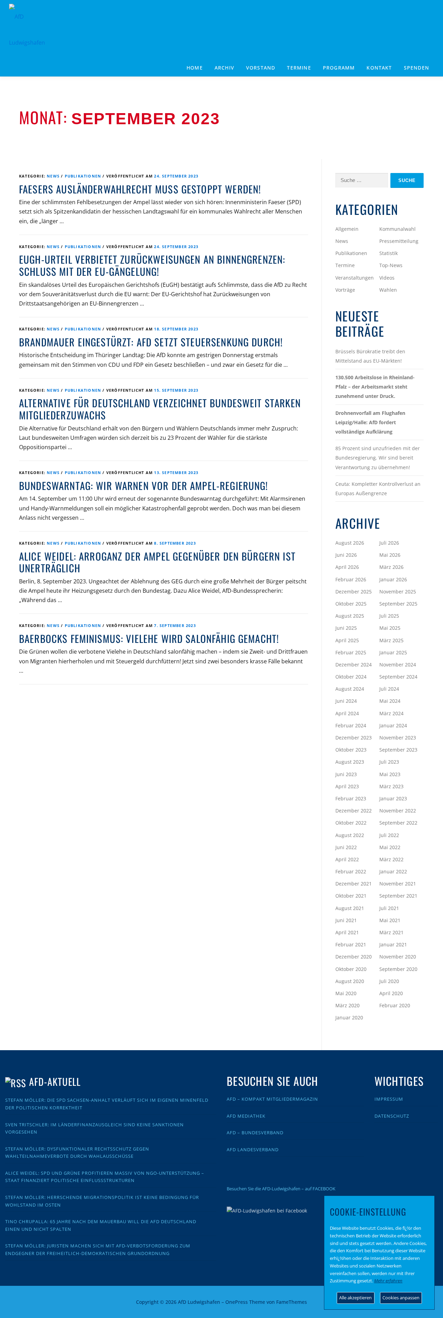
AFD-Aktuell (55, 1081)
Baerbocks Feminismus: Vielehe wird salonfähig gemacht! (149, 638)
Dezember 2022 (353, 810)
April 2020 (391, 993)
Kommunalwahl (397, 229)
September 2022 (398, 822)
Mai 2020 (345, 993)
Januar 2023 (393, 798)
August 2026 (349, 542)
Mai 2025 (389, 628)
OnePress (236, 1302)
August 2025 (349, 615)
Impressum (388, 1099)
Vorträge (345, 290)
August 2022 (349, 835)
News (53, 176)
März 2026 (391, 567)
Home (195, 67)
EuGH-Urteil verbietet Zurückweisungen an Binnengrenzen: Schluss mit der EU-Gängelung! (152, 265)
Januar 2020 (349, 1017)
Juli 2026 (389, 542)
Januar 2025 (393, 652)
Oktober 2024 (351, 676)
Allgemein (347, 229)
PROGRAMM (339, 67)
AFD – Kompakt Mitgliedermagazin (272, 1099)
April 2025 (347, 640)
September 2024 (398, 676)
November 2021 (397, 883)
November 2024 (397, 664)
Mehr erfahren (388, 1281)
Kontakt (379, 67)
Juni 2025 (346, 628)
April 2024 (347, 713)
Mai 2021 (389, 920)
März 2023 (391, 786)
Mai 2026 (389, 555)
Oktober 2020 (351, 969)
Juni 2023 (346, 774)
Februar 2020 (394, 1005)
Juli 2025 (389, 615)
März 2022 (391, 859)
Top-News (391, 265)
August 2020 (349, 981)
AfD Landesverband (253, 1149)
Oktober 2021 (351, 895)
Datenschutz (391, 1116)
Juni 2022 (346, 847)
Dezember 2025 (353, 591)
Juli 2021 (389, 908)
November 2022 (397, 810)
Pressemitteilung (398, 241)
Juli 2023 (389, 761)
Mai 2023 (389, 774)
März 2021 (391, 932)
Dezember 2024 (353, 664)
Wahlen (388, 290)
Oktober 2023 (351, 749)
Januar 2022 (393, 871)
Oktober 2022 (351, 822)
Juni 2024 (346, 701)
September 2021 (398, 895)
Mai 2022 (389, 847)
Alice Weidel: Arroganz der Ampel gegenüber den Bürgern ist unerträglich (157, 562)
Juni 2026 (346, 555)
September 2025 (398, 603)
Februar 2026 (350, 579)
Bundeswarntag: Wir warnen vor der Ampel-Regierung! (143, 485)
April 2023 (347, 786)
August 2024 (349, 688)
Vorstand (260, 67)
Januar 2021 (393, 944)
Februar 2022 (350, 871)
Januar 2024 (393, 725)
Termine (299, 67)
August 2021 (349, 908)
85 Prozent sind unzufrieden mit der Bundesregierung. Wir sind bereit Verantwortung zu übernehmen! (377, 457)
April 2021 (347, 932)
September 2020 (398, 969)
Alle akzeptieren (355, 1297)
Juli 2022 (389, 835)
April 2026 (347, 567)
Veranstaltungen (354, 277)
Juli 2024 (389, 688)
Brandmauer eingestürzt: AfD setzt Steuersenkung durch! (151, 342)
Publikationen (83, 176)
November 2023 (397, 737)
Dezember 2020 (353, 956)
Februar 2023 (350, 798)
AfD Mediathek (246, 1116)
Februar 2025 (350, 652)
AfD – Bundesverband (255, 1132)
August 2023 (349, 761)
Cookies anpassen (400, 1297)
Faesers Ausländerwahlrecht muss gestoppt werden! (140, 189)
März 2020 (347, 1005)
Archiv (224, 67)
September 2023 (398, 749)
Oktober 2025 (351, 603)
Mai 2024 (389, 701)
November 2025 (397, 591)
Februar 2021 (350, 944)
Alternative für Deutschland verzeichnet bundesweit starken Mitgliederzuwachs (160, 409)
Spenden (416, 67)
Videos (387, 277)
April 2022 (347, 859)
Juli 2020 (389, 981)
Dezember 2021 (353, 883)
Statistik (388, 253)
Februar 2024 (350, 725)
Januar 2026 (393, 579)
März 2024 (391, 713)
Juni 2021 (346, 920)
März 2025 (391, 640)
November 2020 (397, 956)
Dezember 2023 (353, 737)
